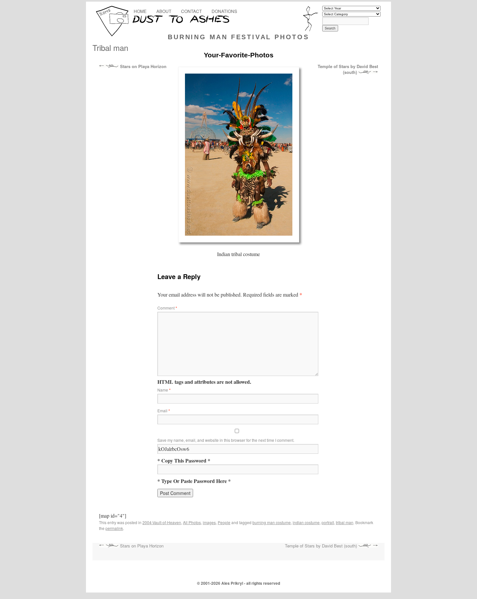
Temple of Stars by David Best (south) (348, 69)
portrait (328, 522)
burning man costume (271, 522)
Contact (191, 11)
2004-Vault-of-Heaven (161, 522)
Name (164, 390)
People (224, 522)
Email (163, 410)
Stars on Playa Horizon (142, 66)
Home (140, 11)
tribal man (344, 522)
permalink (114, 528)
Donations (224, 11)
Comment (167, 308)
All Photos (192, 522)
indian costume (306, 522)
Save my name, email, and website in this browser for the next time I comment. (225, 440)
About (163, 11)
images (209, 522)
